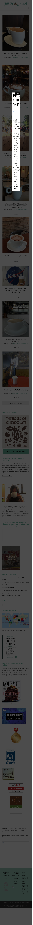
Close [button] (17, 93)
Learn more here (15, 181)
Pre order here (16, 186)
